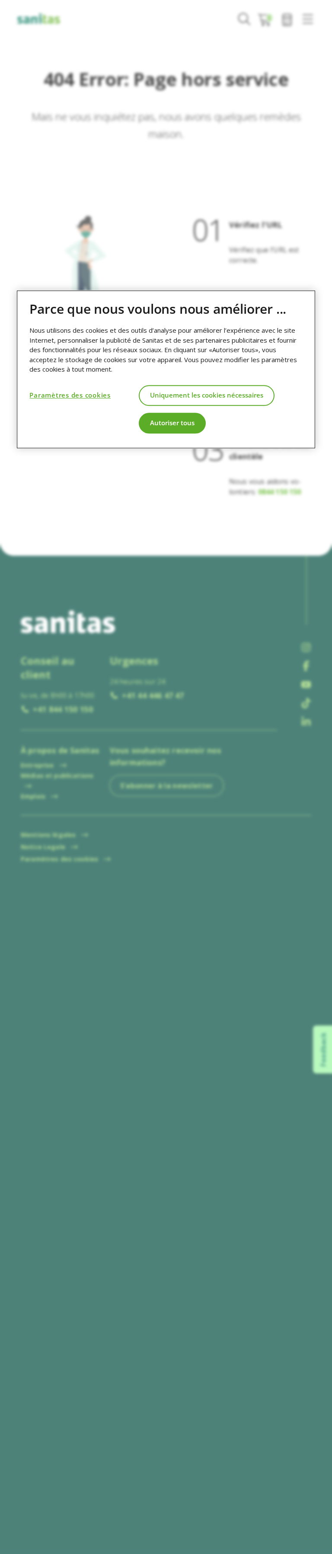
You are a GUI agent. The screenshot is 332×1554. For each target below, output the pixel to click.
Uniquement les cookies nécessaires (206, 395)
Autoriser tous (172, 423)
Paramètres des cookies (70, 395)
